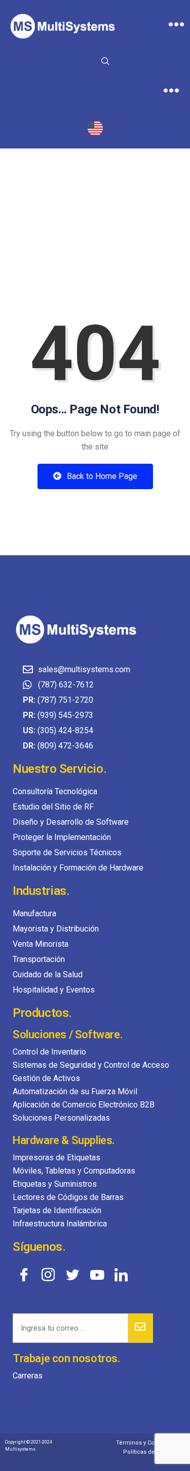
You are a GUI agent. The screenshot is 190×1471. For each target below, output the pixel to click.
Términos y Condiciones (149, 1442)
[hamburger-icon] (176, 26)
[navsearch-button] (105, 62)
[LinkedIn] (121, 1274)
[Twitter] (72, 1274)
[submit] (140, 1328)
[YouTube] (97, 1274)
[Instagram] (48, 1274)
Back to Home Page (101, 476)
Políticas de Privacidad (154, 1452)
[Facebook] (24, 1274)
